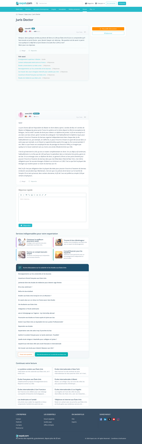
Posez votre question (26, 354)
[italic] (23, 195)
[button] (42, 195)
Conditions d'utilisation (118, 438)
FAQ (73, 419)
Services (28, 9)
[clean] (45, 195)
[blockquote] (26, 195)
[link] (29, 195)
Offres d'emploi (49, 425)
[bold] (20, 195)
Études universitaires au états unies (30, 65)
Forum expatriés (49, 419)
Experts (74, 422)
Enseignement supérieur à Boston (29, 59)
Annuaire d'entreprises (41, 9)
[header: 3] (39, 195)
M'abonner (108, 33)
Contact (18, 419)
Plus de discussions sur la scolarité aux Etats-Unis (51, 354)
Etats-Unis (19, 9)
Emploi (53, 9)
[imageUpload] (31, 195)
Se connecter (111, 3)
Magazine (90, 3)
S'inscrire (122, 3)
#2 (85, 117)
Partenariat (19, 428)
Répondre (34, 50)
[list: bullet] (37, 195)
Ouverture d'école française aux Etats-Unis (32, 75)
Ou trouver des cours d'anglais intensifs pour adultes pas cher (38, 72)
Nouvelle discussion (109, 29)
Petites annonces (74, 9)
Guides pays (48, 422)
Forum (85, 9)
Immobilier (62, 9)
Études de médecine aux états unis (29, 78)
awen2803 (28, 113)
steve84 (28, 28)
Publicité (19, 422)
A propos (19, 425)
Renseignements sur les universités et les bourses (34, 69)
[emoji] (34, 195)
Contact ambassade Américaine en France (32, 62)
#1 (85, 32)
